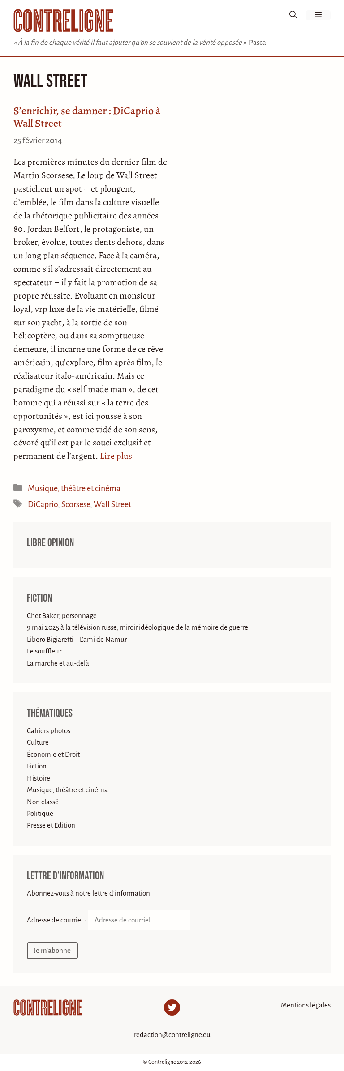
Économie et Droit (53, 754)
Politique (40, 813)
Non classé (43, 802)
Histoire (38, 778)
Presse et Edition (51, 825)
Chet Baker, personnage (62, 615)
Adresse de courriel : (57, 920)
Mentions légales (306, 1005)
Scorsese (75, 504)
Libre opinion (50, 543)
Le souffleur (44, 651)
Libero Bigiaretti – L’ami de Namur (77, 639)
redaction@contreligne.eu (172, 1034)
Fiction (39, 598)
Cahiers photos (48, 730)
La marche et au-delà (58, 663)
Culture (38, 742)
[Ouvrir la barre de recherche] (293, 15)
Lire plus (116, 456)
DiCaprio (43, 504)
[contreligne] (63, 20)
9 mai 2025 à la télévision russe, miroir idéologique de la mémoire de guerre (137, 627)
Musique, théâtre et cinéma (74, 488)
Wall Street (112, 504)
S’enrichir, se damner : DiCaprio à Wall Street (86, 117)
